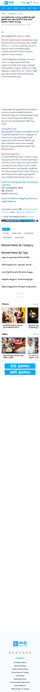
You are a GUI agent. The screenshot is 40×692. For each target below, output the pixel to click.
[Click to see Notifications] (37, 3)
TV (34, 3)
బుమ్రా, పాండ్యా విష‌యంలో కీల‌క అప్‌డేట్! (19, 258)
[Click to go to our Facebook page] (10, 652)
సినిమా (29, 8)
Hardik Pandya (16, 233)
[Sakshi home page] (20, 644)
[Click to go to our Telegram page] (27, 652)
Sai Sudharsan (28, 233)
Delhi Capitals (7, 238)
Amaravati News (20, 666)
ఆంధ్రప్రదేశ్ (15, 8)
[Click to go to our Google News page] (30, 652)
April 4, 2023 (30, 217)
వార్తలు (9, 8)
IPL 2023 (6, 233)
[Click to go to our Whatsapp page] (13, 652)
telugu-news (12, 14)
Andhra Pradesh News (20, 669)
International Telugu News (20, 682)
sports (21, 14)
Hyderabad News (20, 679)
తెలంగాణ (22, 8)
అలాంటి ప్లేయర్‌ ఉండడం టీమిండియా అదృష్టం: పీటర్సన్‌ (20, 272)
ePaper (24, 3)
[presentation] (4, 315)
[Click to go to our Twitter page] (16, 652)
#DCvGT (26, 209)
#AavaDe (34, 209)
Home (3, 14)
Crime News (20, 676)
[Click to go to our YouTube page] (23, 652)
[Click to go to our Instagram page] (20, 652)
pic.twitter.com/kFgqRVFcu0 (24, 212)
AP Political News (20, 663)
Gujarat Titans (19, 238)
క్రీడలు (34, 8)
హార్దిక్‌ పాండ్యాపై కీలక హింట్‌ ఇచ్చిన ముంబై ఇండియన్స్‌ (20, 287)
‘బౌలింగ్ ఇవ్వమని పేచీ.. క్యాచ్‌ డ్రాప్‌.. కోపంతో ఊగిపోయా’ (20, 265)
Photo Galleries (20, 686)
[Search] (28, 3)
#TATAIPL (6, 212)
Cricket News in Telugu (20, 673)
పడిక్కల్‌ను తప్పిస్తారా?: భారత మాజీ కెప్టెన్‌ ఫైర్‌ (19, 280)
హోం (3, 8)
